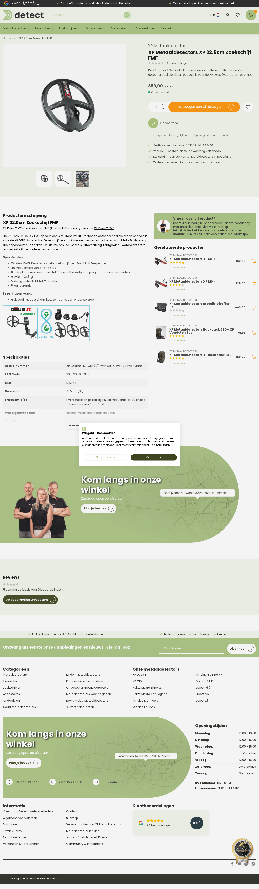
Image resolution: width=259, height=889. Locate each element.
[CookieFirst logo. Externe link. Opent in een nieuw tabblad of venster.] (84, 429)
